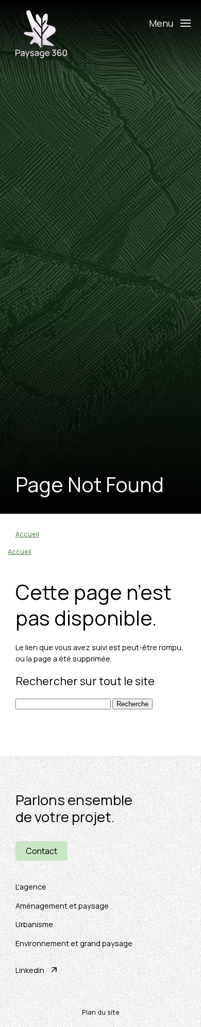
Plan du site (101, 1012)
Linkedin (37, 970)
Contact (41, 851)
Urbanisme (34, 924)
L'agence (30, 887)
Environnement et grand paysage (73, 943)
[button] (170, 23)
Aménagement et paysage (62, 906)
